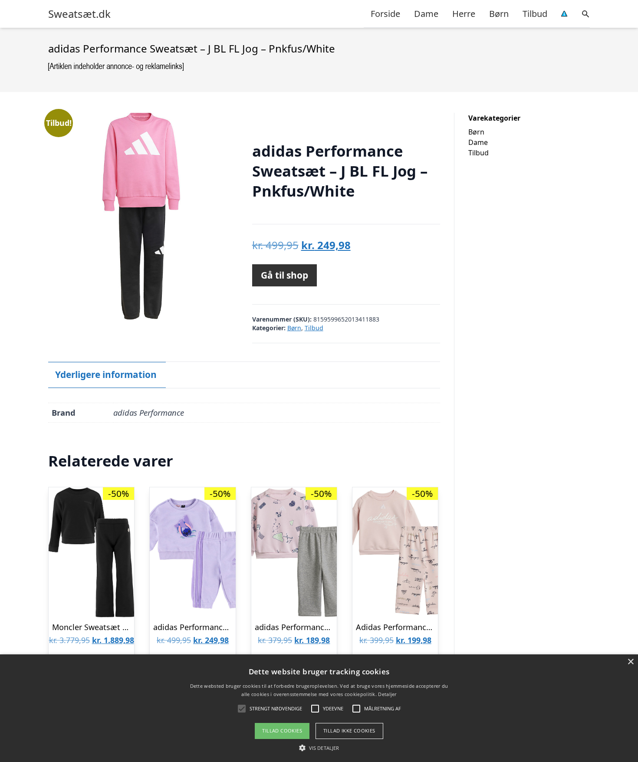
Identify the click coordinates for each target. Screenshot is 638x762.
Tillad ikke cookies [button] (349, 730)
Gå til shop (284, 275)
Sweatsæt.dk (79, 14)
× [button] (630, 662)
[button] (319, 747)
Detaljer (387, 694)
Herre (463, 14)
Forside (385, 14)
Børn (499, 14)
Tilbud (535, 14)
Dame (426, 14)
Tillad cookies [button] (282, 730)
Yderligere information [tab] (106, 374)
